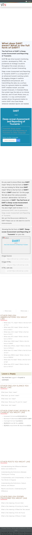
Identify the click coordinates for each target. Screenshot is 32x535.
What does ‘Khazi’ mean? (9, 392)
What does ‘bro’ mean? (8, 398)
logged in (14, 377)
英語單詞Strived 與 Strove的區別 (13, 423)
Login (29, 1)
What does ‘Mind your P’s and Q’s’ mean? (14, 402)
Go (18, 140)
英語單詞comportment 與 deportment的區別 (17, 425)
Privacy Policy (6, 528)
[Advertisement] (16, 25)
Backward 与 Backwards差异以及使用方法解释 (18, 418)
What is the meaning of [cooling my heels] (14, 506)
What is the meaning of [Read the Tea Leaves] (15, 509)
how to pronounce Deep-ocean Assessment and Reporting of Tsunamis (16, 213)
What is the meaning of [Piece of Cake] (13, 516)
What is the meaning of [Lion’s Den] (12, 503)
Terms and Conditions (19, 528)
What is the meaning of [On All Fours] (13, 512)
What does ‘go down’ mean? (10, 395)
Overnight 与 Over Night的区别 (13, 421)
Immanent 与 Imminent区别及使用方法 (15, 416)
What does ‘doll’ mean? (8, 405)
